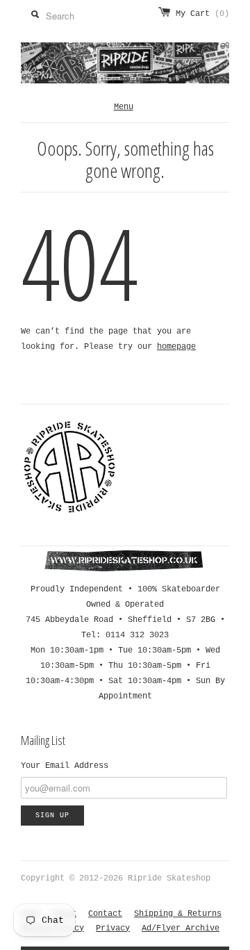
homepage (176, 347)
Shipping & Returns (178, 914)
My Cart (202, 14)
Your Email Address (64, 766)
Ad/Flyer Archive (180, 928)
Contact (105, 914)
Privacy (113, 928)
